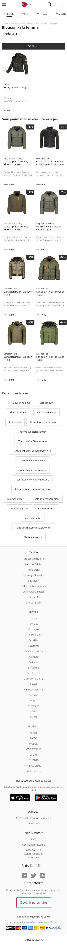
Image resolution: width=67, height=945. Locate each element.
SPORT (33, 754)
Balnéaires (33, 645)
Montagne (33, 629)
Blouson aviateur (19, 412)
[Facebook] (24, 875)
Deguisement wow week (32, 460)
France (33, 700)
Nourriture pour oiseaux (43, 422)
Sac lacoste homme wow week (33, 479)
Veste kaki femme (46, 412)
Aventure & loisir (33, 564)
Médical (33, 597)
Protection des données (22, 922)
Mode (26, 14)
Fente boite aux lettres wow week (32, 489)
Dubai (33, 716)
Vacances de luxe (33, 651)
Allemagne (33, 706)
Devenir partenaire (33, 902)
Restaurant (33, 569)
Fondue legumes (19, 508)
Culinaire (33, 662)
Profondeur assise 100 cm (32, 431)
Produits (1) (10, 33)
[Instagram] (42, 875)
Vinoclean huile (33, 518)
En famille (33, 667)
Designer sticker (15, 499)
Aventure (34, 656)
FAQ (33, 839)
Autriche (33, 695)
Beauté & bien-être (33, 558)
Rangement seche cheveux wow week (32, 450)
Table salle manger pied (46, 499)
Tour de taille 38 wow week (32, 441)
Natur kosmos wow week (33, 470)
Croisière (33, 640)
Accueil (9, 14)
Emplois (33, 823)
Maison (61, 14)
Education (33, 580)
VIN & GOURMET (33, 765)
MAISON (33, 743)
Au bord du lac (33, 634)
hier (44, 893)
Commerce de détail (33, 591)
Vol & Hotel (34, 673)
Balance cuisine (46, 508)
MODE (33, 738)
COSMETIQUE (33, 749)
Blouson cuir (46, 403)
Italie (33, 711)
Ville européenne (33, 689)
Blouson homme (21, 403)
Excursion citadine (33, 678)
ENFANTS (33, 760)
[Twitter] (33, 875)
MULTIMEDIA (34, 771)
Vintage (42, 14)
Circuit (33, 684)
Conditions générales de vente (33, 916)
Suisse (33, 618)
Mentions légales (48, 922)
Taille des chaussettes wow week (32, 527)
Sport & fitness (34, 602)
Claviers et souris (33, 537)
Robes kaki (15, 422)
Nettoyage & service (33, 575)
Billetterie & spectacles (34, 586)
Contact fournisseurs (33, 844)
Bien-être (34, 624)
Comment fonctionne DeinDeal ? (33, 818)
